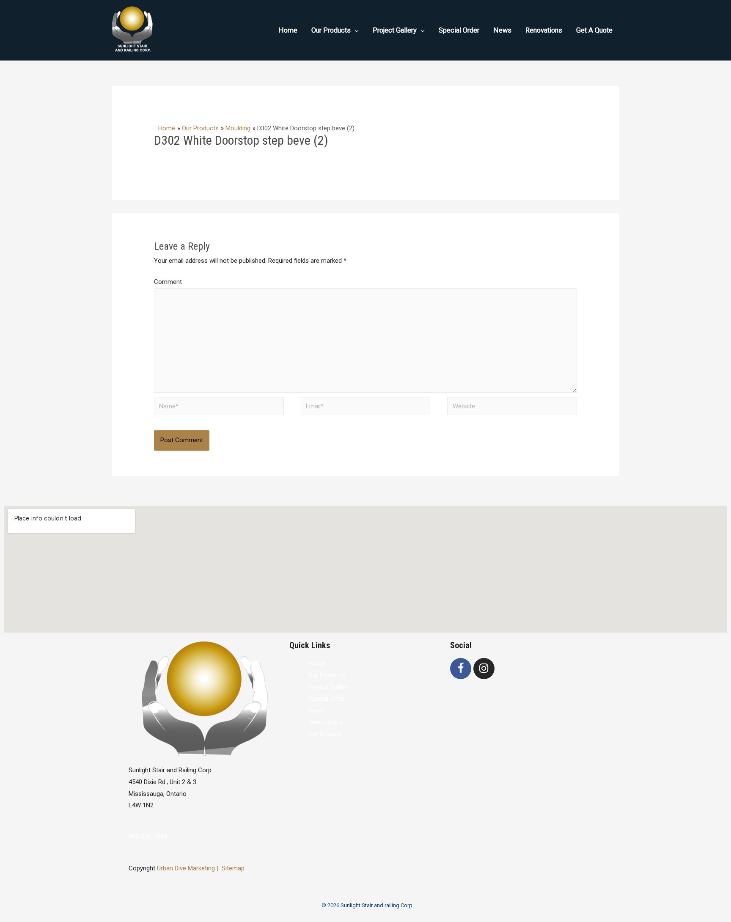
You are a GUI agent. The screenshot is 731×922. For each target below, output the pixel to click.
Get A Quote (325, 734)
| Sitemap (231, 868)
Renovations (325, 722)
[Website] (512, 407)
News (316, 710)
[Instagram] (484, 668)
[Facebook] (460, 668)
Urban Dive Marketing (187, 868)
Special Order (326, 698)
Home (316, 663)
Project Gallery (328, 687)
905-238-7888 (148, 836)
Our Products (326, 675)
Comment (168, 282)
